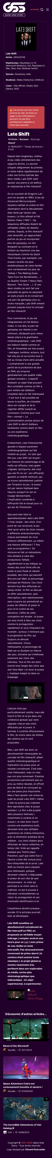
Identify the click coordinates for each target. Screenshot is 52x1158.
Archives (12, 139)
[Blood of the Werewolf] (26, 1029)
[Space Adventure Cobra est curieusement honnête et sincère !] (26, 1067)
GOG (16, 88)
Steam (29, 85)
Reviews (24, 139)
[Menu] (47, 9)
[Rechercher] (41, 9)
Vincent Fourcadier (35, 1149)
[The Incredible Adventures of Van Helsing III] (26, 1108)
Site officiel (19, 85)
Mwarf (11, 143)
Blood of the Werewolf (16, 1045)
